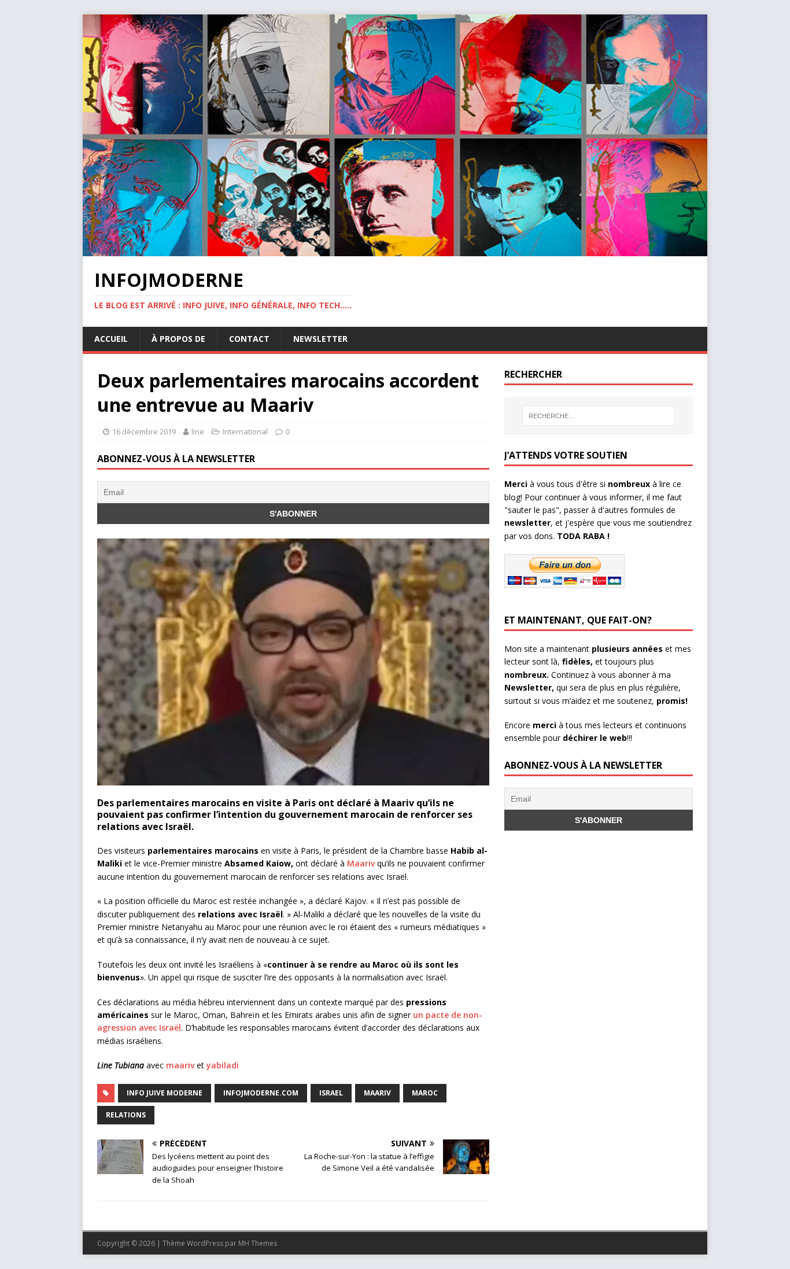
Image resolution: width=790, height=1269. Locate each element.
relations (126, 1115)
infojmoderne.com (260, 1093)
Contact (249, 338)
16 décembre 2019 (144, 431)
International (245, 431)
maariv (180, 1065)
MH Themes (257, 1243)
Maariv (361, 863)
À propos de (178, 338)
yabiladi (222, 1065)
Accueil (111, 338)
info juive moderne (164, 1093)
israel (331, 1093)
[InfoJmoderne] (395, 249)
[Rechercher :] (599, 416)
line (197, 431)
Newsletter (320, 338)
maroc (425, 1093)
